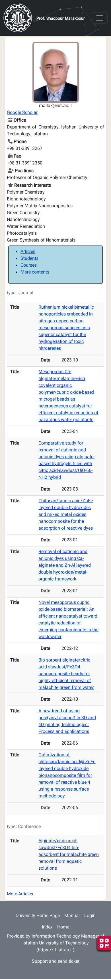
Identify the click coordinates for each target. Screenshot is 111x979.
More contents (34, 272)
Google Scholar (22, 112)
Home (63, 927)
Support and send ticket (55, 961)
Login (90, 916)
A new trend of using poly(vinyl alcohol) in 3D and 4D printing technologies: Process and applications (67, 721)
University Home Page (38, 916)
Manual (72, 916)
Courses (28, 265)
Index (47, 927)
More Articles (20, 894)
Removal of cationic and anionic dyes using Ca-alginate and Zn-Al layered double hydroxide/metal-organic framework (64, 565)
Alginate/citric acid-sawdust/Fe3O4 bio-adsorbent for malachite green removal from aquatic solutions (68, 855)
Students (29, 258)
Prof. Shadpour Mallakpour (60, 19)
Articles (27, 252)
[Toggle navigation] (100, 18)
